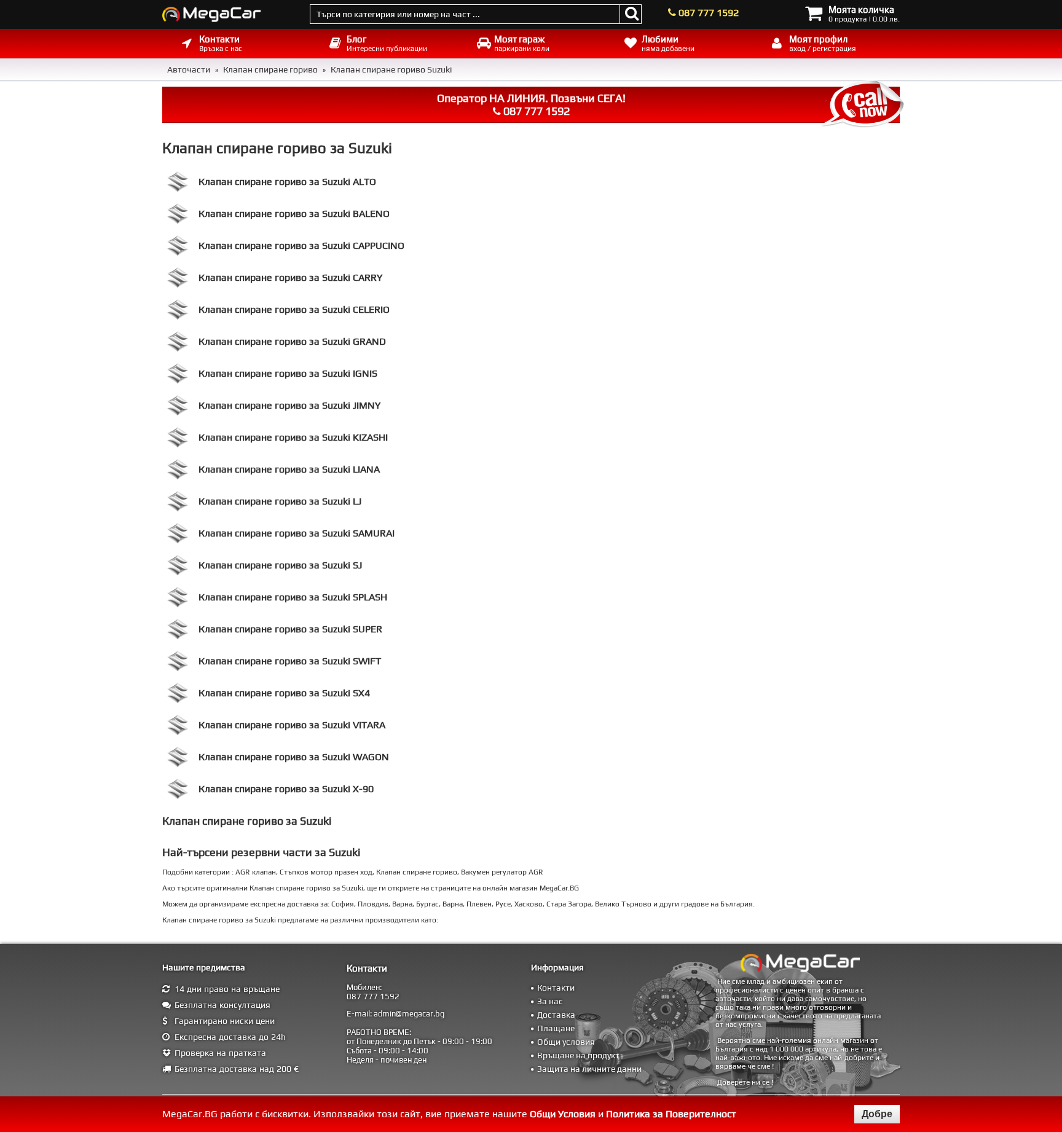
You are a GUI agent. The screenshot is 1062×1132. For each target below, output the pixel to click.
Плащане (556, 1028)
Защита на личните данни (589, 1069)
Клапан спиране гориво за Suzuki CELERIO (294, 309)
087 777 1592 (708, 12)
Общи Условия (563, 1114)
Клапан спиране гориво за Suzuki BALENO (294, 213)
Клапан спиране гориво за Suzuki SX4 (284, 693)
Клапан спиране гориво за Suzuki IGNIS (288, 373)
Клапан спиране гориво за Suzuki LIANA (289, 469)
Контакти (556, 987)
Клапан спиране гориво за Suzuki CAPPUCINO (301, 245)
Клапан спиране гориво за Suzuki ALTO (287, 181)
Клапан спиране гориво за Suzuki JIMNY (289, 405)
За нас (550, 1001)
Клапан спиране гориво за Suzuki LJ (280, 501)
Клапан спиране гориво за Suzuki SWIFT (290, 661)
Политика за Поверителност (671, 1114)
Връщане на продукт (578, 1055)
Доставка (556, 1015)
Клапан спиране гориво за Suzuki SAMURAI (297, 533)
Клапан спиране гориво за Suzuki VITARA (292, 725)
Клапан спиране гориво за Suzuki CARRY (290, 277)
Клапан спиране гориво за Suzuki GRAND (292, 341)
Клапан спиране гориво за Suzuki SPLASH (293, 597)
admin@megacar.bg (409, 1013)
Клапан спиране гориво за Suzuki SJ (280, 565)
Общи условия (566, 1042)
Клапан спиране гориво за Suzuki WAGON (294, 757)
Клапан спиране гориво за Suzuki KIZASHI (293, 437)
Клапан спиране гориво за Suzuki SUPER (290, 629)
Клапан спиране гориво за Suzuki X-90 (286, 789)
